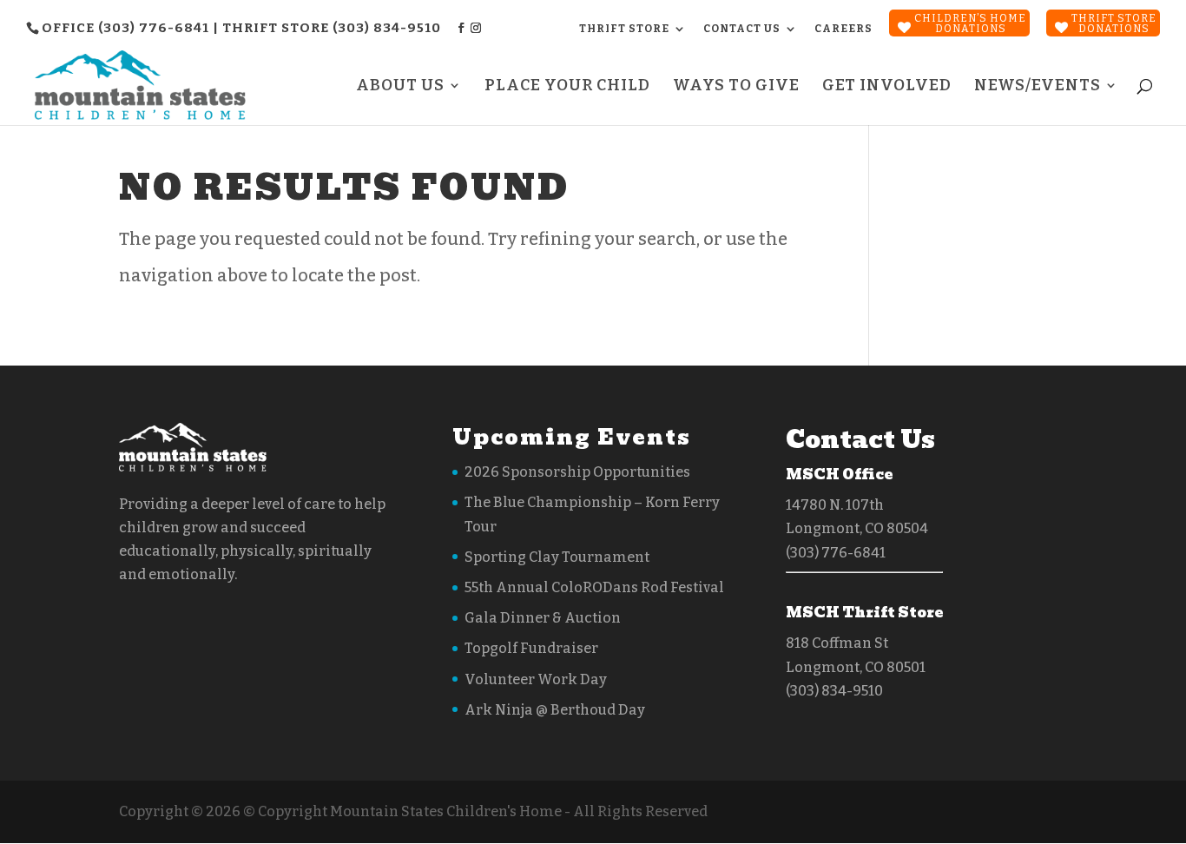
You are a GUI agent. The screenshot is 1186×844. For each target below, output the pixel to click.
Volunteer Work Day (536, 679)
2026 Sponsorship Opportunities (577, 472)
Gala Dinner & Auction (543, 618)
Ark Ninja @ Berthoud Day (555, 710)
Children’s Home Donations (970, 23)
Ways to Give (736, 87)
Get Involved (887, 87)
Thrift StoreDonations (1113, 23)
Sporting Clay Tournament (557, 557)
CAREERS (843, 29)
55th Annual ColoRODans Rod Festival (594, 587)
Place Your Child (567, 87)
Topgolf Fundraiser (531, 648)
